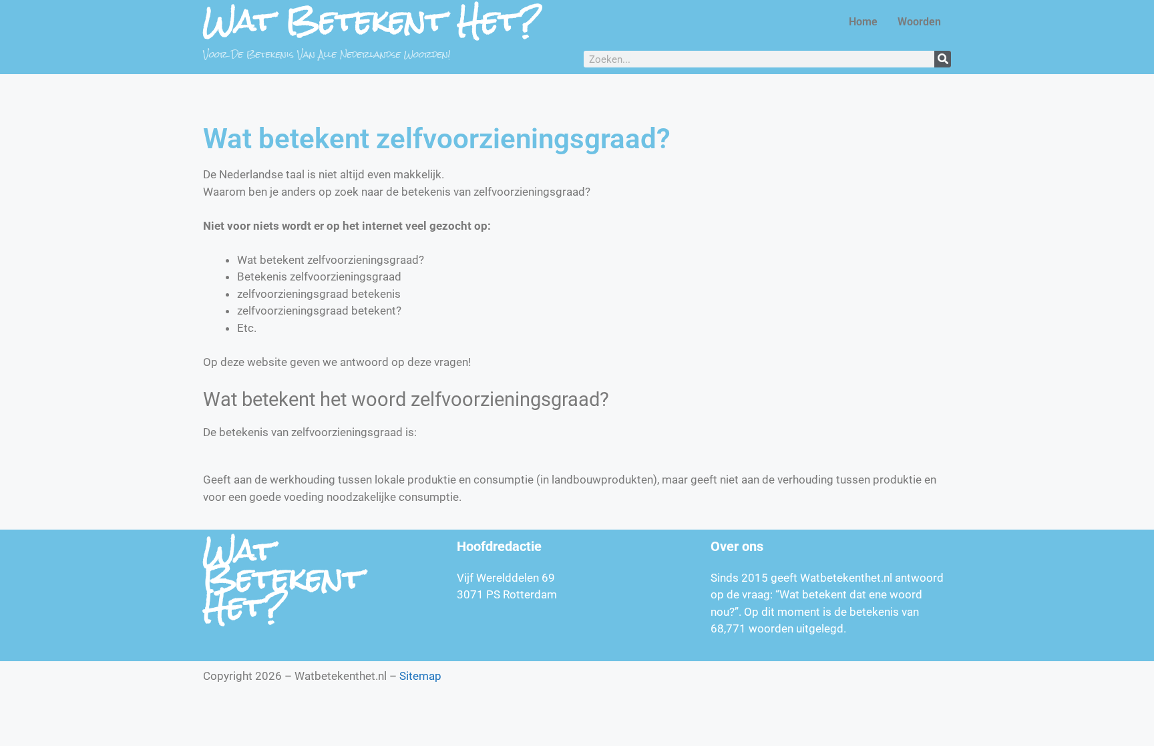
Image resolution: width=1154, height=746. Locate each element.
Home (863, 21)
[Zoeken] (942, 59)
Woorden (919, 21)
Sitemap (420, 676)
